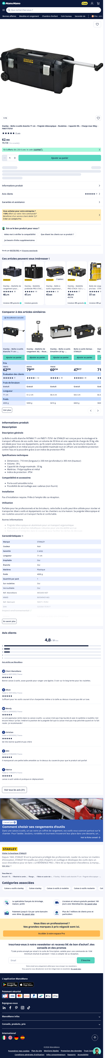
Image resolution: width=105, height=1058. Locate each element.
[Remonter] (95, 1038)
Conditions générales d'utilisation (29, 1054)
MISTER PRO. (14, 250)
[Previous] (91, 411)
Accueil (4, 876)
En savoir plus (76, 969)
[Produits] (3, 10)
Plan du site (37, 1051)
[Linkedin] (4, 1008)
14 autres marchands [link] (30, 250)
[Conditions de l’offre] (99, 149)
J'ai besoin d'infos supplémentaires (19, 240)
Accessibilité (83, 1054)
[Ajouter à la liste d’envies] (98, 118)
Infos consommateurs (55, 1054)
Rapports (71, 1054)
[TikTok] (29, 1008)
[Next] (98, 411)
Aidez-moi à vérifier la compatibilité (19, 234)
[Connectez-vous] (92, 3)
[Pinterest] (16, 1008)
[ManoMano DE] (16, 1038)
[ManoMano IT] (4, 1038)
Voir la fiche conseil (89, 837)
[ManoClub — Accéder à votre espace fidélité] (85, 3)
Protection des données (71, 1051)
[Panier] (98, 3)
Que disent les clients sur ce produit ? (57, 234)
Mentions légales (51, 1051)
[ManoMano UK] (10, 1038)
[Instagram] (22, 1008)
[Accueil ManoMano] (41, 3)
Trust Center (89, 1051)
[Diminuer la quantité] (4, 158)
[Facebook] (10, 1008)
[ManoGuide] (97, 1051)
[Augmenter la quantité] (14, 158)
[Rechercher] (9, 10)
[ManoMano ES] (22, 1038)
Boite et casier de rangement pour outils (52, 876)
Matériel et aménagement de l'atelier (27, 876)
